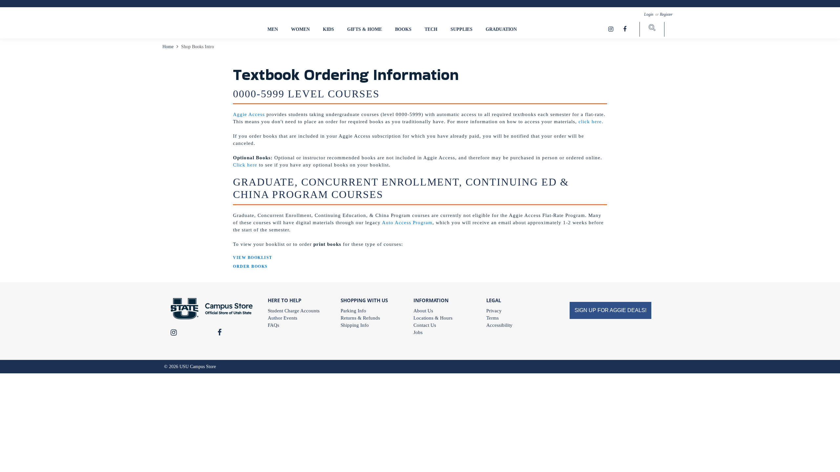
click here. (590, 121)
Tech (431, 29)
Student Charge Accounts (294, 310)
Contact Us (424, 325)
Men (272, 29)
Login (649, 14)
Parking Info (353, 310)
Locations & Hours (432, 318)
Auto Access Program (407, 222)
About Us (423, 310)
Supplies (461, 29)
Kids (328, 29)
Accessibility (499, 325)
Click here (245, 164)
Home (168, 46)
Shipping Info (355, 325)
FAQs (273, 325)
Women (300, 29)
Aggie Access (249, 114)
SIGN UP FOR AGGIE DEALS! (610, 310)
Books (403, 29)
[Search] (652, 29)
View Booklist (252, 257)
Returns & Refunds (360, 318)
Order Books (250, 266)
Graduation (501, 29)
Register (666, 14)
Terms (492, 318)
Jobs (418, 332)
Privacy (494, 310)
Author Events (282, 318)
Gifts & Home (364, 29)
